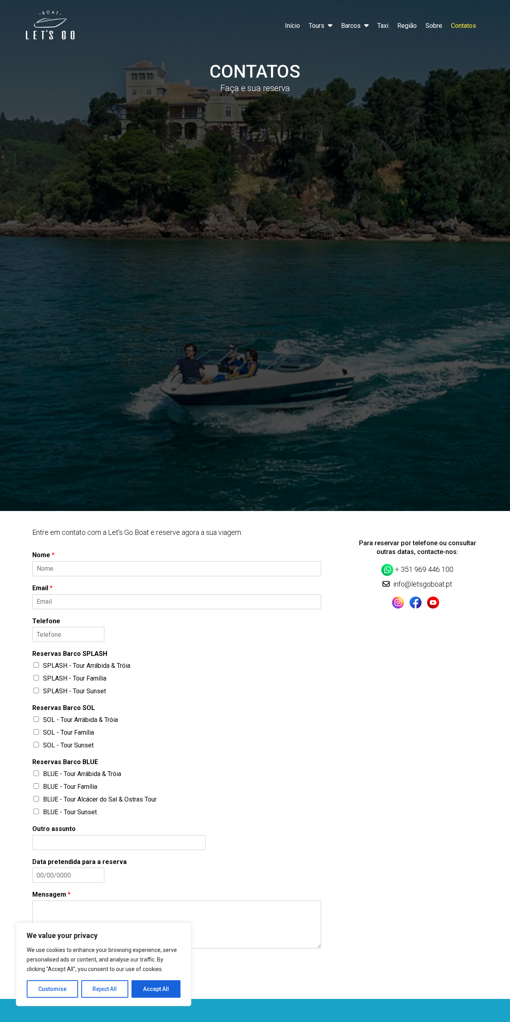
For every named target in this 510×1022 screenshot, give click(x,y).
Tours (316, 25)
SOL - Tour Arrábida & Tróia (80, 720)
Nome (43, 555)
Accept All (156, 989)
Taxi (382, 25)
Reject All (104, 989)
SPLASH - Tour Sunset (74, 691)
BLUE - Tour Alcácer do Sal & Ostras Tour (100, 799)
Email (42, 588)
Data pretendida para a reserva (79, 862)
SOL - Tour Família (68, 732)
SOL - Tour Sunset (68, 745)
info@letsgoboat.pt (422, 584)
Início (292, 25)
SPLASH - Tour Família (74, 678)
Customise (52, 989)
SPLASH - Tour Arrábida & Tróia (86, 665)
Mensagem (51, 894)
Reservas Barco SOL (63, 708)
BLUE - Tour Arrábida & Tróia (82, 774)
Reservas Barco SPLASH (69, 653)
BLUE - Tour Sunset (70, 812)
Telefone (46, 621)
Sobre (434, 25)
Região (407, 25)
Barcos (351, 25)
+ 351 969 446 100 (424, 569)
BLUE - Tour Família (70, 786)
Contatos (463, 25)
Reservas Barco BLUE (65, 762)
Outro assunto (54, 829)
